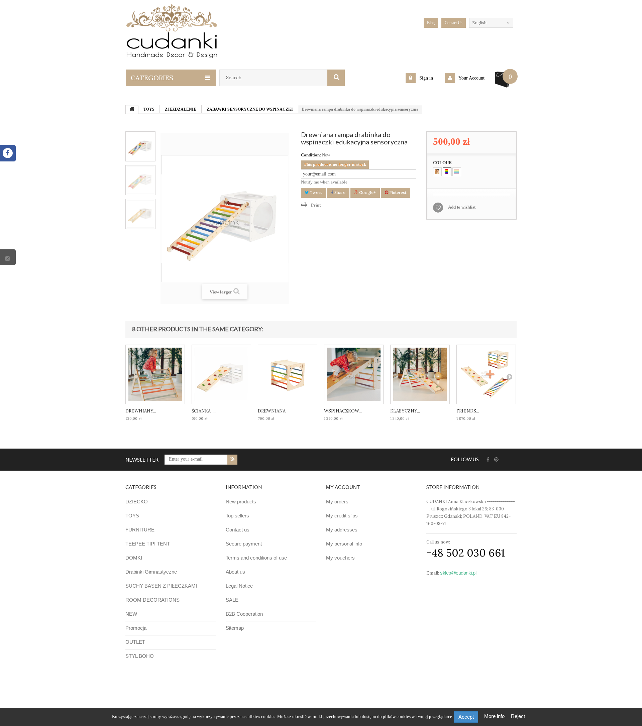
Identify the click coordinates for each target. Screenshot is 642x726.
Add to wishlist (461, 207)
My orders (337, 501)
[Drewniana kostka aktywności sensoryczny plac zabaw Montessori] (287, 374)
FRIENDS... (467, 411)
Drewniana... (273, 411)
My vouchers (340, 558)
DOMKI (133, 558)
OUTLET (135, 642)
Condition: (311, 154)
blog (431, 22)
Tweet (315, 192)
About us (235, 572)
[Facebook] (488, 459)
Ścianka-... (204, 411)
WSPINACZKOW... (343, 411)
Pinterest (397, 192)
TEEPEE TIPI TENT (147, 544)
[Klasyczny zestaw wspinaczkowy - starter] (420, 374)
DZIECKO (136, 501)
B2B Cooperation (244, 614)
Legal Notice (239, 586)
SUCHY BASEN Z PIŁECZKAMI (161, 586)
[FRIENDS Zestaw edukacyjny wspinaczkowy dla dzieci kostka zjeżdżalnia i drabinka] (486, 374)
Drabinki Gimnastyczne (151, 572)
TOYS (132, 515)
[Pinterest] (496, 459)
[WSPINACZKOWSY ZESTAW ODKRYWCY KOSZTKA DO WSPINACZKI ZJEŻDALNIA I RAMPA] (354, 374)
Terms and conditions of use (256, 558)
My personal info (344, 544)
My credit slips (342, 515)
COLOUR (443, 162)
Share (339, 192)
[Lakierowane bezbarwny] (437, 171)
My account (343, 487)
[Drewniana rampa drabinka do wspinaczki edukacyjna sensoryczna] (140, 146)
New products (241, 501)
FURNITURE (139, 529)
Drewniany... (140, 411)
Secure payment (244, 544)
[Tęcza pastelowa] (456, 171)
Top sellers (237, 515)
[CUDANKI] (171, 31)
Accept (466, 717)
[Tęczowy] (447, 171)
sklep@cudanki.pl (458, 573)
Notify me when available (324, 182)
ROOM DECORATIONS (152, 600)
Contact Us (453, 22)
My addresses (341, 529)
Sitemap (235, 628)
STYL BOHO (139, 656)
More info (495, 716)
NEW (131, 614)
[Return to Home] (132, 110)
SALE (232, 600)
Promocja (135, 628)
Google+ (367, 192)
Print (316, 205)
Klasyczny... (405, 411)
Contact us (237, 529)
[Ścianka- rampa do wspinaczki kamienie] (221, 374)
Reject (518, 716)
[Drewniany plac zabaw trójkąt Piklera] (155, 374)
